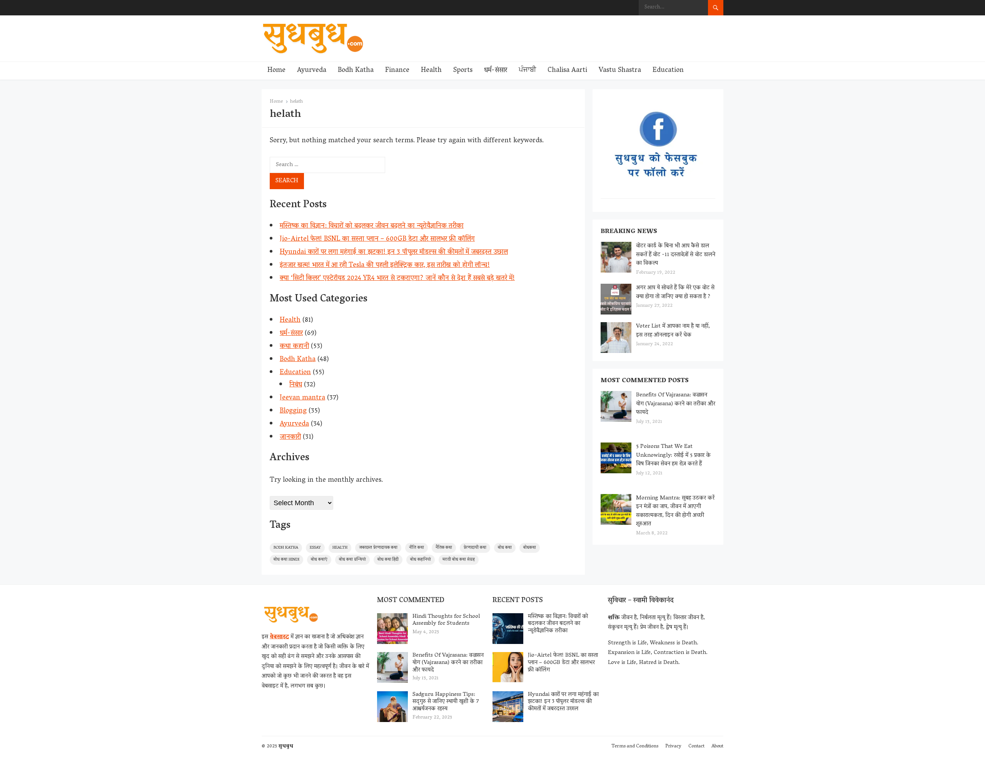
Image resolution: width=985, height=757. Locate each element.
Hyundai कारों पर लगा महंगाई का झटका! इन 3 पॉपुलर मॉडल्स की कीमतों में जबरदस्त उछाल (394, 252)
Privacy (673, 746)
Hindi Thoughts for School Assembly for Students (446, 620)
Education (668, 70)
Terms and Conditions (634, 746)
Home (276, 70)
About (717, 746)
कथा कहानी (294, 346)
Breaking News (629, 232)
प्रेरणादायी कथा (475, 548)
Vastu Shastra (620, 70)
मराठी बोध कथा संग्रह (458, 560)
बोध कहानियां (420, 560)
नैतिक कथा (444, 548)
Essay (315, 548)
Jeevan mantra (302, 398)
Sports (462, 70)
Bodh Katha (356, 70)
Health (431, 70)
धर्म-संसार (495, 70)
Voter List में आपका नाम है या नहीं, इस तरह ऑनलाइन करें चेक (673, 331)
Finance (397, 70)
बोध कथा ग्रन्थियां (352, 560)
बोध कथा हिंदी (388, 560)
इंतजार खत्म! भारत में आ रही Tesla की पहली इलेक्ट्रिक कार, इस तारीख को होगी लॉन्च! (385, 265)
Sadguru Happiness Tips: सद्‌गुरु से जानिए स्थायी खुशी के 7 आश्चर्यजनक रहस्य (445, 702)
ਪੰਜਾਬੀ (527, 70)
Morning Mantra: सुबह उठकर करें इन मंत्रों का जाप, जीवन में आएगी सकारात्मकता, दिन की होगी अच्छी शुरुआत (675, 511)
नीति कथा (416, 548)
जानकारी (290, 437)
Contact (696, 746)
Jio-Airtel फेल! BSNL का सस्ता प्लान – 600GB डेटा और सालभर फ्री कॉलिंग (377, 239)
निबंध (295, 385)
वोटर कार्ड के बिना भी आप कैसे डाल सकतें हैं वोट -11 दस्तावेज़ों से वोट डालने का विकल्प (675, 255)
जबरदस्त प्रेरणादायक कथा (378, 548)
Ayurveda (311, 70)
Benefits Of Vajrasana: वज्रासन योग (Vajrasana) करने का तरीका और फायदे (675, 404)
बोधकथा (529, 548)
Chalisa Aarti (567, 70)
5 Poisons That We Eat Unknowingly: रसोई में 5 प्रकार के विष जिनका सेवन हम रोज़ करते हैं (673, 455)
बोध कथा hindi (286, 560)
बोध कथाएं (319, 560)
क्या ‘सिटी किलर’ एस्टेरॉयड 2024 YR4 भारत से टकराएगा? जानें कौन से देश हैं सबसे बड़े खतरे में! (397, 278)
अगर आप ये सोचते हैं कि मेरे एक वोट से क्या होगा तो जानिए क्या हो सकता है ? (675, 292)
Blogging (293, 411)
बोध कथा (505, 548)
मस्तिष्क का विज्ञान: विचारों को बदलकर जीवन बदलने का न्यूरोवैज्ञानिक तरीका (372, 226)
